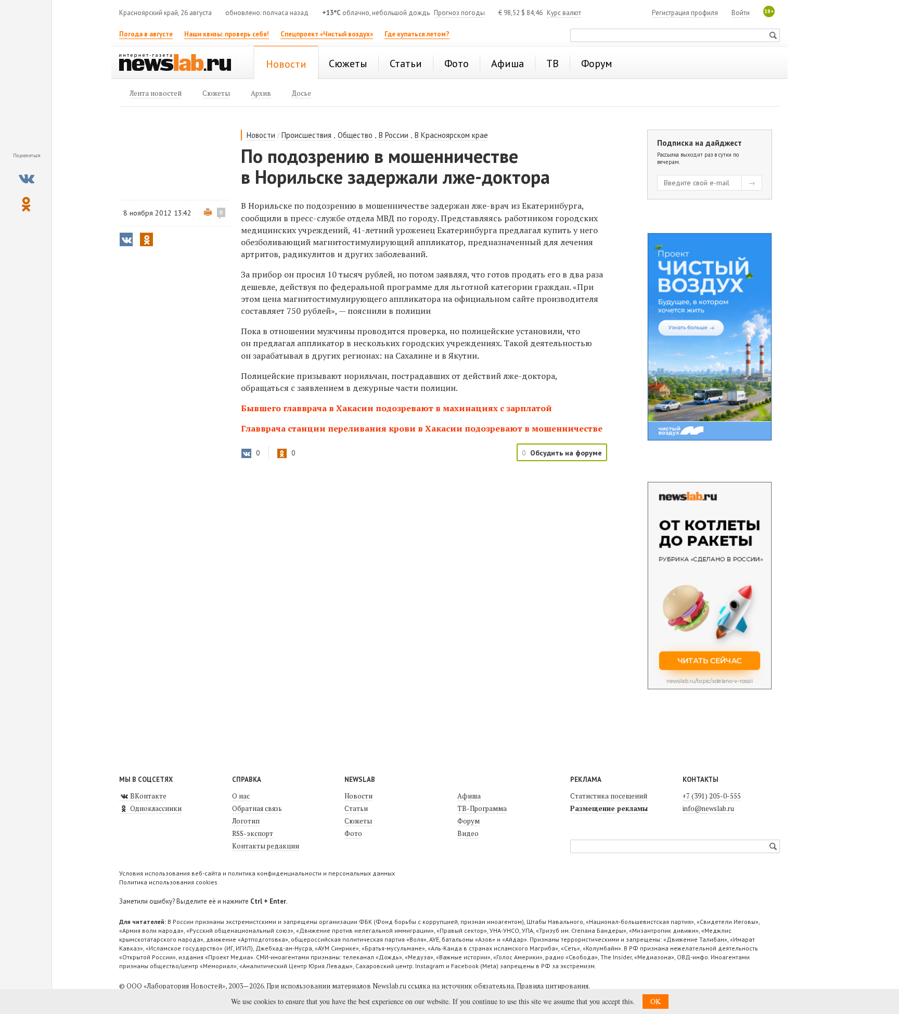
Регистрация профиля (685, 12)
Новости (261, 135)
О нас (241, 796)
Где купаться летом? (417, 34)
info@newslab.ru (708, 808)
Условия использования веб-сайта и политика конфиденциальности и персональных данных (257, 873)
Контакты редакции (265, 846)
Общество (355, 135)
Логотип (246, 821)
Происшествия (306, 135)
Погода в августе (146, 34)
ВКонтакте (147, 796)
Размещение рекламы (609, 808)
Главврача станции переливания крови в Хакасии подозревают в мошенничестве (421, 428)
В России (393, 135)
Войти (740, 12)
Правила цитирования (552, 986)
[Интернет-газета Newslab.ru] (180, 63)
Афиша (469, 796)
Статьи (356, 808)
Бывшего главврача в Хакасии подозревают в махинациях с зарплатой (396, 408)
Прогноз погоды (459, 12)
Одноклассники (155, 808)
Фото (353, 833)
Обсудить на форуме (566, 453)
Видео (468, 833)
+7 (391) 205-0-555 (712, 796)
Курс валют (564, 12)
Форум (468, 821)
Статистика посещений (608, 796)
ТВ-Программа (482, 808)
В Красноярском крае (451, 135)
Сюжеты (358, 821)
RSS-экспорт (252, 833)
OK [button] (655, 1001)
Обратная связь (257, 808)
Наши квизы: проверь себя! (226, 34)
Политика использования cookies (168, 882)
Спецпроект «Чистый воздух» (326, 34)
